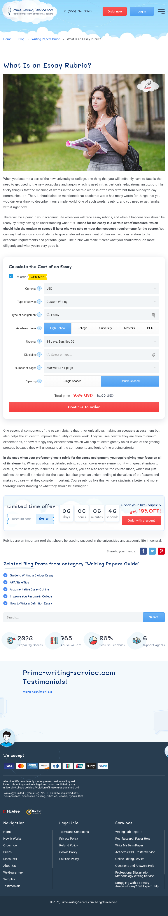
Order (115, 11)
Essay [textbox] (55, 315)
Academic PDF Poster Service (135, 852)
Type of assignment (24, 315)
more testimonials (37, 692)
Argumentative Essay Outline (29, 589)
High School (57, 328)
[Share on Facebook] (143, 551)
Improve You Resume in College (31, 596)
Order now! (10, 845)
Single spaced (72, 381)
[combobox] (101, 314)
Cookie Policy (68, 852)
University (105, 328)
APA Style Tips (19, 582)
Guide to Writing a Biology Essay (31, 575)
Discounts (10, 859)
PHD (150, 328)
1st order (29, 276)
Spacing (31, 381)
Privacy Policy (68, 838)
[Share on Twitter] (152, 551)
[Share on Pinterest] (161, 551)
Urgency (31, 341)
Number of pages (26, 367)
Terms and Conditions (74, 832)
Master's (129, 328)
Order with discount (141, 520)
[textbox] (104, 354)
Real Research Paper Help (132, 838)
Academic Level (26, 328)
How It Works (12, 838)
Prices (7, 852)
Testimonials (11, 886)
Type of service (27, 301)
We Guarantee (13, 872)
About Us (9, 865)
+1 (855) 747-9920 (77, 11)
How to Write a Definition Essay (31, 603)
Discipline (30, 354)
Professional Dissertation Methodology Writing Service (134, 874)
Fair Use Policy (69, 859)
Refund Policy (68, 845)
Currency (31, 288)
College (82, 328)
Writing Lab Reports (128, 832)
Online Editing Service (129, 859)
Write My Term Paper (129, 845)
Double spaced (130, 381)
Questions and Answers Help (134, 865)
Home (7, 832)
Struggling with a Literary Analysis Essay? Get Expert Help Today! (137, 886)
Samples (9, 879)
